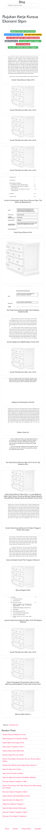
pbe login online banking (33, 35)
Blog (22, 2)
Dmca (7, 829)
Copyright (37, 829)
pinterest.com (13, 725)
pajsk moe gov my (11, 41)
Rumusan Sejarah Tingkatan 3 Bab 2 (15, 812)
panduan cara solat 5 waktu (14, 35)
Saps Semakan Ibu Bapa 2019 (13, 800)
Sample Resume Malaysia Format (14, 734)
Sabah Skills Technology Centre (13, 743)
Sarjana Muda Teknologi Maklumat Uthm (16, 796)
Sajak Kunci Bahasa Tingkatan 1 (13, 804)
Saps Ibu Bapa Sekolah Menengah (14, 808)
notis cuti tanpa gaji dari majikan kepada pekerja (23, 38)
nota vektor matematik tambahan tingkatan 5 (23, 47)
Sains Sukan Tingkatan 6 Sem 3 (13, 747)
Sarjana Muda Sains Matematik (13, 751)
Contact (15, 829)
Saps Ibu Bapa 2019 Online (12, 769)
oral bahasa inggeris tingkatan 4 (30, 41)
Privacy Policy (26, 829)
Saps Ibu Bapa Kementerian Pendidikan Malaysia (19, 777)
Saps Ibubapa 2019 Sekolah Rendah (15, 738)
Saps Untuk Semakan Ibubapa (13, 773)
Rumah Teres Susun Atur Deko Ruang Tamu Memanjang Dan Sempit (22, 786)
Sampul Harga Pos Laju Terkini (13, 755)
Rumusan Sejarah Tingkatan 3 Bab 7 (15, 781)
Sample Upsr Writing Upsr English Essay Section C (20, 765)
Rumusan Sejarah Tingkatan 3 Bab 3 (15, 792)
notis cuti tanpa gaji (23, 44)
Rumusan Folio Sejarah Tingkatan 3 (15, 816)
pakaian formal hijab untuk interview (23, 31)
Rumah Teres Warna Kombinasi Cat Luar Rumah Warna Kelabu (22, 760)
